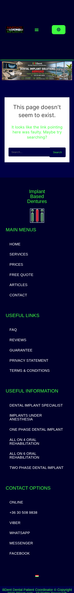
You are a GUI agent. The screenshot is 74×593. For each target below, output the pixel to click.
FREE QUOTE (21, 275)
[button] (37, 30)
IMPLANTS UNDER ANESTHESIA (25, 417)
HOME (14, 244)
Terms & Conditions (29, 371)
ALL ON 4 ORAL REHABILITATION (24, 442)
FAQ (13, 330)
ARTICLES (18, 285)
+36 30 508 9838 (23, 513)
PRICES (16, 264)
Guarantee (20, 350)
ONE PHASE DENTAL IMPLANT (36, 429)
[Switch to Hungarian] (37, 576)
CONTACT (18, 295)
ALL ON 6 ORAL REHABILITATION (24, 455)
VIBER (14, 523)
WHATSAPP (19, 533)
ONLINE (16, 502)
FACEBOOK (19, 553)
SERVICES (18, 254)
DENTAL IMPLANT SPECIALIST (36, 405)
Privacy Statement (28, 360)
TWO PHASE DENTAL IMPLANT (36, 468)
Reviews (17, 340)
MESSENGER (21, 543)
